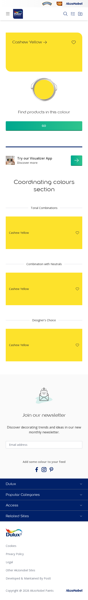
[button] (44, 484)
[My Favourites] (80, 14)
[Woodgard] (59, 4)
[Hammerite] (47, 4)
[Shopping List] (73, 14)
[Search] (65, 14)
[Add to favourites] (74, 42)
